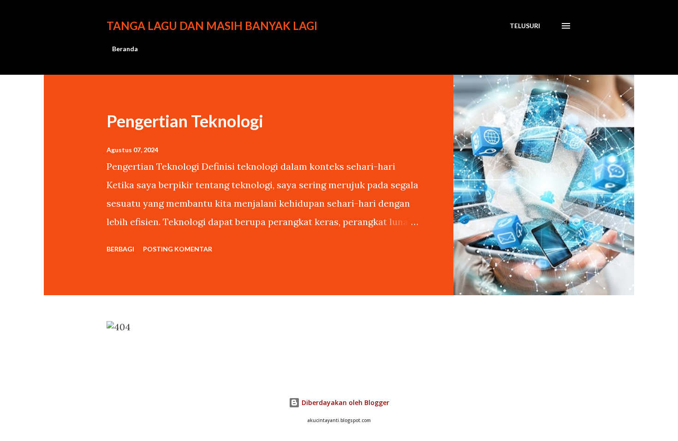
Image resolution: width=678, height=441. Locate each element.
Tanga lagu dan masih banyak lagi (212, 25)
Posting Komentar (177, 249)
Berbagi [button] (120, 249)
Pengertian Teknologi (185, 121)
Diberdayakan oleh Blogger (344, 402)
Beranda (125, 49)
